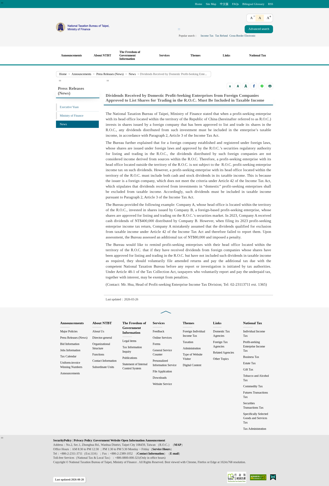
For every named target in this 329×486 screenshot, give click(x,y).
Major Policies (68, 331)
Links (226, 55)
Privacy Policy (82, 440)
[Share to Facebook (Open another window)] (254, 86)
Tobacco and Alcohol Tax (256, 378)
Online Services (162, 337)
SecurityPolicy (62, 440)
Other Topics (221, 358)
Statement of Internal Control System (134, 366)
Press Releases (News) (110, 74)
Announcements (71, 55)
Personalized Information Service (164, 363)
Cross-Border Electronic (242, 35)
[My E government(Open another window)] (273, 477)
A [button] (251, 18)
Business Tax (251, 356)
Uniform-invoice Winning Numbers (71, 365)
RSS (270, 4)
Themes (195, 55)
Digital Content (192, 365)
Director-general (102, 337)
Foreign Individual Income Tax (194, 333)
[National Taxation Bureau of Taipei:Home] (99, 27)
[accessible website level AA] (258, 477)
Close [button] (165, 309)
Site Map (211, 4)
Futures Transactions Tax (255, 395)
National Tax (257, 55)
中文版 (224, 4)
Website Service (162, 384)
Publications (129, 357)
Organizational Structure (101, 346)
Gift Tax (248, 369)
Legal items (129, 340)
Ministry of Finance (71, 115)
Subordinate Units (103, 367)
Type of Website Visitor (192, 356)
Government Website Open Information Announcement (129, 440)
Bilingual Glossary (253, 4)
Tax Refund (221, 35)
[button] (230, 86)
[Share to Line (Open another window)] (262, 86)
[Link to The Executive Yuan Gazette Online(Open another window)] (236, 477)
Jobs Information (70, 350)
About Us (98, 331)
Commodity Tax (253, 386)
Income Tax (207, 35)
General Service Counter (162, 352)
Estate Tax (249, 363)
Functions (98, 354)
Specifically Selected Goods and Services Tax (255, 418)
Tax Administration (254, 428)
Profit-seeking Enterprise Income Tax (254, 346)
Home (198, 4)
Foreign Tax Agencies (220, 344)
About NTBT (102, 55)
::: (2, 2)
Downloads (160, 377)
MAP (177, 444)
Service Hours (161, 449)
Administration (192, 348)
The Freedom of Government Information (129, 55)
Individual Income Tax (254, 333)
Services (164, 55)
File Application (162, 371)
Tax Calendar (68, 356)
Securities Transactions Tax (253, 405)
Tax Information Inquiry (132, 349)
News (132, 74)
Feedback (158, 331)
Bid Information (69, 344)
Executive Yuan (69, 107)
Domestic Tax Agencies (221, 333)
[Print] (270, 86)
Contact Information (104, 360)
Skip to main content (13, 2)
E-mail (174, 453)
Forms (156, 344)
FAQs (235, 4)
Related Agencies (223, 352)
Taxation (188, 342)
